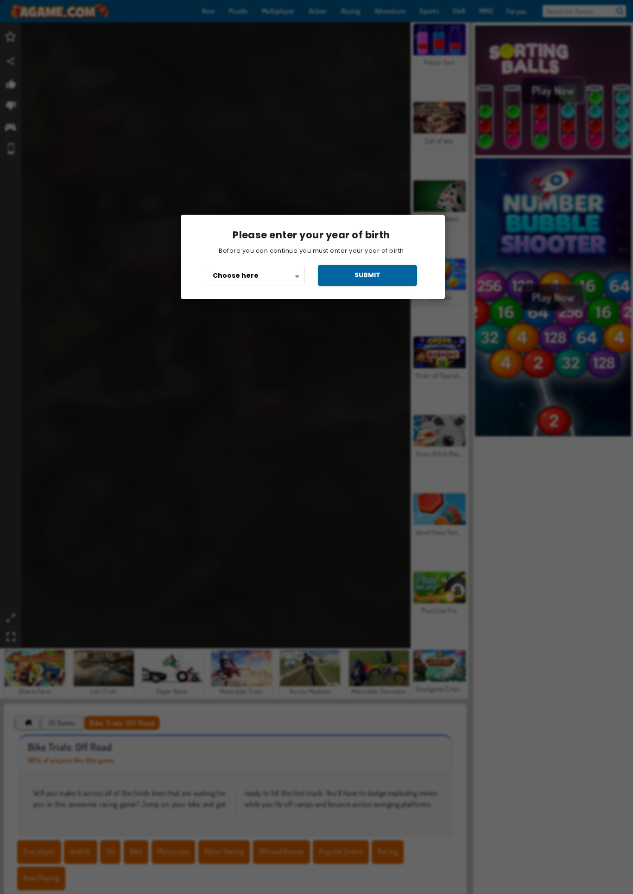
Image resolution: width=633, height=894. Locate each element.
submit (367, 275)
